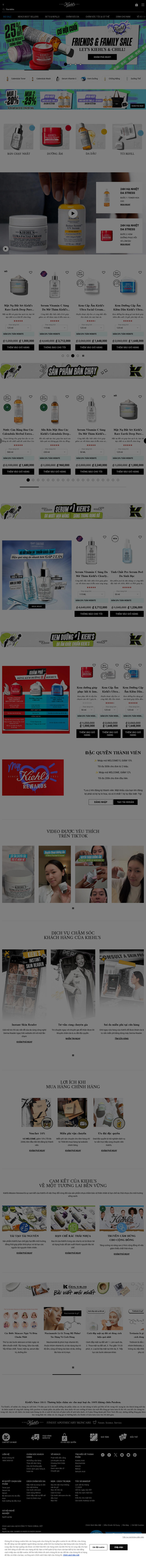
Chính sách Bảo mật (71, 1555)
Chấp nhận (118, 1547)
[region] (73, 1545)
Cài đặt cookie (98, 1547)
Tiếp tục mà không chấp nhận (133, 1537)
